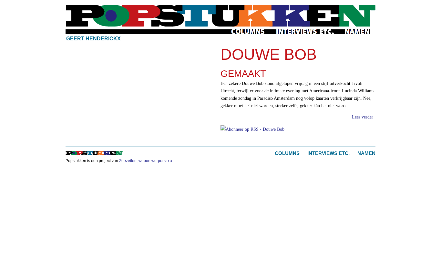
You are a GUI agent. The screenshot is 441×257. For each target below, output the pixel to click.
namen (357, 31)
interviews (305, 31)
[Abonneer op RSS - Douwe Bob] (252, 128)
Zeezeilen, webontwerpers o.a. (146, 161)
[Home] (220, 16)
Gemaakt (243, 73)
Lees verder (362, 116)
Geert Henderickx (93, 38)
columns (248, 31)
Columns (287, 153)
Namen (366, 153)
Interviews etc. (328, 153)
